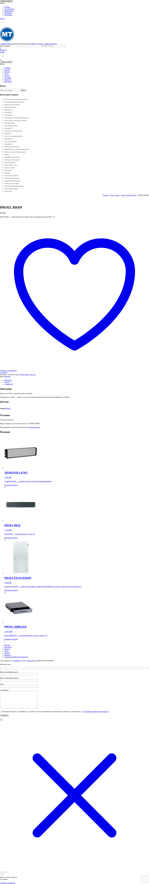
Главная (7, 68)
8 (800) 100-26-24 (7, 44)
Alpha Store (30, 661)
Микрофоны (9, 11)
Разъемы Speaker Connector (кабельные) (16, 149)
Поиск (23, 90)
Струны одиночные (10, 141)
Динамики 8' (8, 112)
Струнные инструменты (11, 183)
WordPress (17, 661)
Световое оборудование (11, 178)
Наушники (8, 15)
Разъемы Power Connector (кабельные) (16, 99)
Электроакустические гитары (13, 131)
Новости (7, 80)
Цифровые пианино (10, 107)
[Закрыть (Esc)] (7, 872)
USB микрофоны (9, 123)
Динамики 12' (8, 128)
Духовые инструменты (11, 175)
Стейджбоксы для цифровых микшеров (16, 117)
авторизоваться (34, 427)
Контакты (8, 82)
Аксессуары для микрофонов (13, 136)
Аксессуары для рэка (129, 195)
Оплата (7, 76)
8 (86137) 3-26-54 (36, 44)
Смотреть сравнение (7, 883)
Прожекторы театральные (12, 104)
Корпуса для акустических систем (14, 152)
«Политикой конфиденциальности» (95, 711)
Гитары (7, 7)
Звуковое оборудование (11, 159)
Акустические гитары (11, 125)
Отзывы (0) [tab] (8, 384)
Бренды (7, 72)
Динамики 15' (8, 138)
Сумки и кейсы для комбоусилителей (15, 120)
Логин (2, 18)
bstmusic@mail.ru (50, 44)
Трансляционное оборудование (14, 186)
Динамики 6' (8, 133)
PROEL (8, 376)
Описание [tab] (8, 380)
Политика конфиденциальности (16, 657)
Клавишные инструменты (12, 157)
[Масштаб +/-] (1, 872)
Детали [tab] (7, 382)
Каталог (7, 70)
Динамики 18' (8, 115)
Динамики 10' (8, 144)
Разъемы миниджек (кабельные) (14, 102)
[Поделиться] (5, 872)
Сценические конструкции (12, 180)
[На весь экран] (3, 872)
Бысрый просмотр (11, 485)
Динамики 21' (8, 110)
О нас (6, 74)
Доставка (7, 78)
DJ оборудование (9, 167)
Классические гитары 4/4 (12, 146)
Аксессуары (8, 191)
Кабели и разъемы (9, 162)
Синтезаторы (9, 9)
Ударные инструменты (11, 188)
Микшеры (8, 13)
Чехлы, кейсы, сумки (10, 165)
